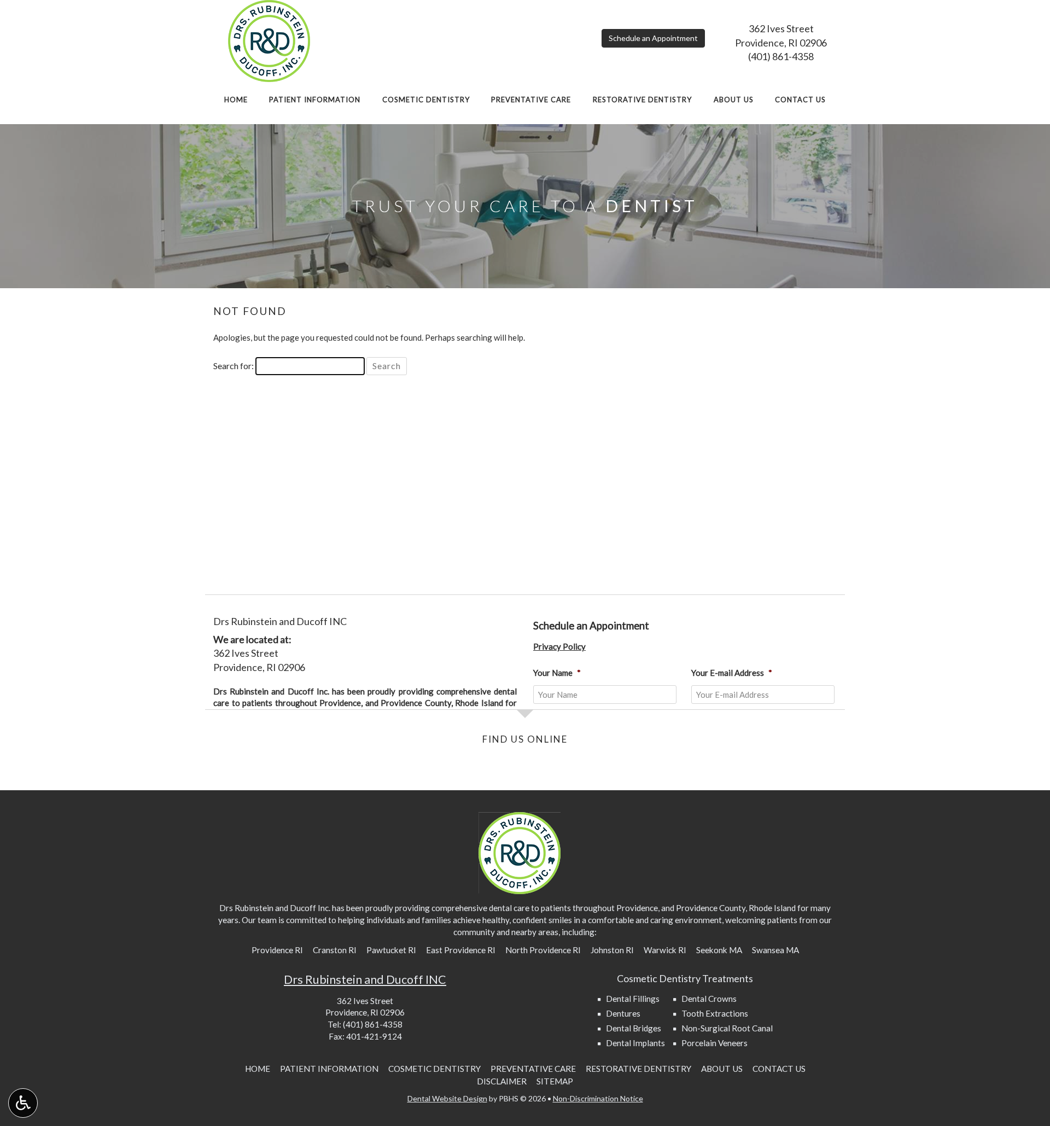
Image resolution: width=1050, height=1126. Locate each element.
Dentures (623, 1013)
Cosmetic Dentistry (426, 99)
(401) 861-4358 (781, 56)
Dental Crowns (709, 999)
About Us (734, 99)
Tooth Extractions (714, 1013)
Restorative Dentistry (642, 99)
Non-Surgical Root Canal (727, 1028)
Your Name (557, 673)
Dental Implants (635, 1043)
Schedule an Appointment (653, 38)
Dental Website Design (447, 1098)
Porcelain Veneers (714, 1043)
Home (236, 99)
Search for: (233, 365)
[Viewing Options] (23, 1103)
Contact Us (800, 99)
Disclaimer (502, 1081)
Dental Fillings (633, 999)
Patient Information (314, 99)
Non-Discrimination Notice (598, 1098)
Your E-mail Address (731, 673)
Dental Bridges (633, 1028)
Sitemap (554, 1081)
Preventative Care (531, 99)
